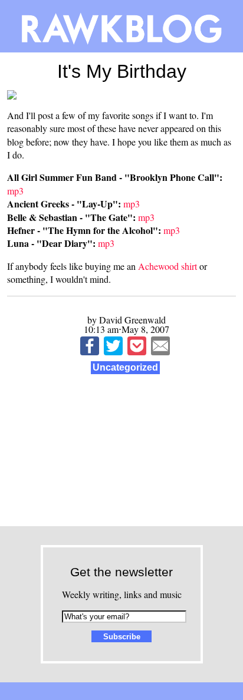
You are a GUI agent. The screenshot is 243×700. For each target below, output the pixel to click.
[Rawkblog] (121, 26)
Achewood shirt (167, 266)
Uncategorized (125, 367)
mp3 (15, 190)
